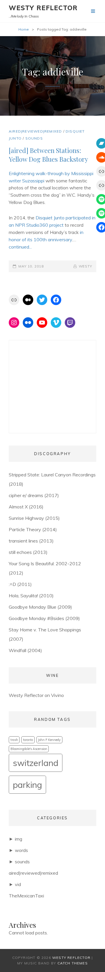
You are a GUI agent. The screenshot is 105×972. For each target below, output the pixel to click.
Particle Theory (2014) (33, 529)
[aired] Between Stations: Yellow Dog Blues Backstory (48, 154)
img (18, 839)
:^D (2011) (20, 584)
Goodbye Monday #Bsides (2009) (44, 618)
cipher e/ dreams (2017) (34, 495)
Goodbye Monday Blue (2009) (40, 607)
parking (27, 784)
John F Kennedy (49, 740)
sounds (34, 138)
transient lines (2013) (31, 541)
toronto (28, 740)
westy (85, 266)
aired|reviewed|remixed (35, 131)
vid (18, 884)
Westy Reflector (43, 8)
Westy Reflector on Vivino (36, 695)
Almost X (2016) (26, 507)
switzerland (35, 763)
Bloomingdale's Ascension (28, 749)
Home (23, 29)
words (21, 850)
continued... (20, 247)
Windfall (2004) (25, 650)
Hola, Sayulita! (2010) (31, 595)
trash (14, 740)
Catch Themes (72, 963)
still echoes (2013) (28, 552)
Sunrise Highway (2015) (34, 518)
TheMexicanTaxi (26, 896)
